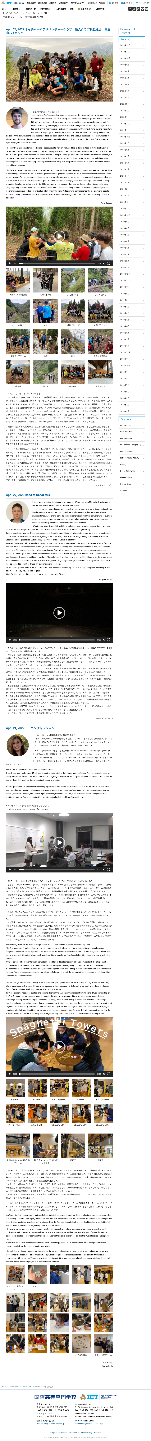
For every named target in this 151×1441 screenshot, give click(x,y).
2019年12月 (125, 274)
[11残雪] (45, 341)
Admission (61, 9)
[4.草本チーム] (81, 1088)
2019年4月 (124, 326)
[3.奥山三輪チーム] (59, 1088)
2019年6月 (124, 313)
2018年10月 (125, 365)
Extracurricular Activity (129, 458)
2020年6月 (124, 241)
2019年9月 (124, 293)
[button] (59, 236)
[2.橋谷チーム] (37, 1088)
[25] (59, 1322)
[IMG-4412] (37, 1322)
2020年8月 (124, 228)
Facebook (130, 9)
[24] (15, 1322)
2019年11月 (125, 280)
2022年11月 (125, 52)
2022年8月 (124, 71)
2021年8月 (124, 150)
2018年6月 (124, 391)
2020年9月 (124, 222)
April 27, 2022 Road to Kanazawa (28, 495)
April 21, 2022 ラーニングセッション (30, 728)
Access (97, 1432)
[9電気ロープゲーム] (18, 341)
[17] (59, 1274)
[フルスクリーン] (108, 263)
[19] (103, 1274)
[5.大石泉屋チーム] (103, 1088)
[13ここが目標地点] (100, 341)
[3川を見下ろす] (73, 280)
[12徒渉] (73, 341)
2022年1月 (124, 117)
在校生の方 (31, 3)
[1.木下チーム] (15, 1088)
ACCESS (102, 3)
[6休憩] (45, 311)
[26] (81, 1322)
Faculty (123, 464)
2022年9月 (124, 65)
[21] (59, 1302)
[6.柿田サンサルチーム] (15, 1113)
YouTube (146, 9)
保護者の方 (42, 3)
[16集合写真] (73, 372)
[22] (81, 1302)
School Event (125, 484)
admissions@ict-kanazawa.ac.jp (50, 1423)
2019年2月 (124, 339)
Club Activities (126, 432)
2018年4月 (124, 405)
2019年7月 (124, 307)
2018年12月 (125, 352)
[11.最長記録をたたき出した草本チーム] (18, 1146)
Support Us (101, 9)
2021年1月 (124, 195)
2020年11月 (125, 208)
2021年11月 (125, 130)
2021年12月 (125, 124)
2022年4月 (124, 97)
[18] (81, 1274)
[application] (59, 236)
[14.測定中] (100, 1146)
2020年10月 (125, 215)
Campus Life (30, 9)
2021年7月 (124, 156)
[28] (15, 1343)
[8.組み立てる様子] (59, 1113)
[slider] (57, 263)
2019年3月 (124, 333)
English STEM (126, 451)
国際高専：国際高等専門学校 (13, 3)
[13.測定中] (73, 1146)
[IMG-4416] (37, 1302)
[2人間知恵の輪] (45, 280)
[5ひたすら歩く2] (18, 311)
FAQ (72, 9)
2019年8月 (124, 300)
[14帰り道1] (18, 372)
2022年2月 (124, 110)
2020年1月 (124, 267)
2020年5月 (124, 248)
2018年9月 (124, 372)
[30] (59, 1343)
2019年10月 (125, 287)
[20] (15, 1302)
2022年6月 (124, 84)
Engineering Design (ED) (130, 445)
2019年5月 (124, 320)
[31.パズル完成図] (81, 1343)
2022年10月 (125, 58)
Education (16, 9)
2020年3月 (124, 254)
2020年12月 (125, 202)
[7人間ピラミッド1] (73, 311)
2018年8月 (124, 378)
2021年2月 (124, 189)
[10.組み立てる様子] (103, 1113)
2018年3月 (124, 411)
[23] (103, 1302)
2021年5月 (124, 169)
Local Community (127, 471)
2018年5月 (124, 398)
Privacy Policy (86, 1432)
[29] (37, 1343)
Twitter (134, 9)
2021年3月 (124, 182)
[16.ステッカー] (37, 1274)
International (46, 9)
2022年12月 (125, 45)
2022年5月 (124, 91)
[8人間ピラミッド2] (100, 311)
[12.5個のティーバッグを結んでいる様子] (45, 1146)
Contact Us (74, 1432)
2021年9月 (124, 143)
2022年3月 (124, 104)
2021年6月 (124, 163)
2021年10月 (125, 137)
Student (123, 490)
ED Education (126, 438)
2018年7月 (124, 385)
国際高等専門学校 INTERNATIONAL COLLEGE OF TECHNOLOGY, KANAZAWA (75, 1397)
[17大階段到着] (100, 372)
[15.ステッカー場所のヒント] (15, 1274)
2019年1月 (124, 346)
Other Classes (126, 477)
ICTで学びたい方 (77, 3)
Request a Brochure (58, 1432)
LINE (142, 9)
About (4, 9)
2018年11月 (125, 359)
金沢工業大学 (92, 3)
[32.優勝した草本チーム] (103, 1343)
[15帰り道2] (45, 372)
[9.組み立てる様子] (81, 1113)
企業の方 (52, 3)
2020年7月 (124, 235)
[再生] (9, 263)
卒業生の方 (63, 3)
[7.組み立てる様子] (37, 1113)
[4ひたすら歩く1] (100, 280)
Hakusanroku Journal (128, 31)
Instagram (138, 9)
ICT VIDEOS (86, 9)
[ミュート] (104, 263)
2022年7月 (124, 78)
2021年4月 (124, 176)
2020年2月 (124, 261)
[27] (103, 1322)
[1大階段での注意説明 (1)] (18, 280)
